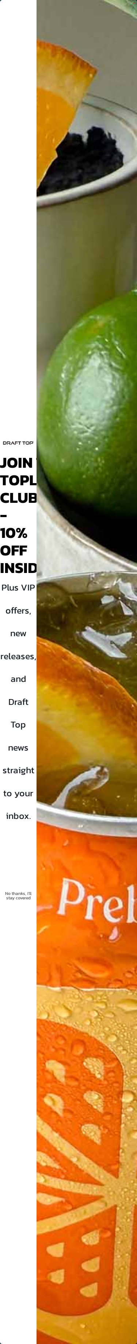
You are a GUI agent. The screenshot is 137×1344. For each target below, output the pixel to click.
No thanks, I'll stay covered (18, 895)
